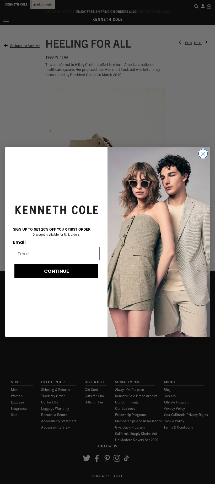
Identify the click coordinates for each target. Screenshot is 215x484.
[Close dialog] (203, 153)
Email (19, 242)
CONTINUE (56, 271)
